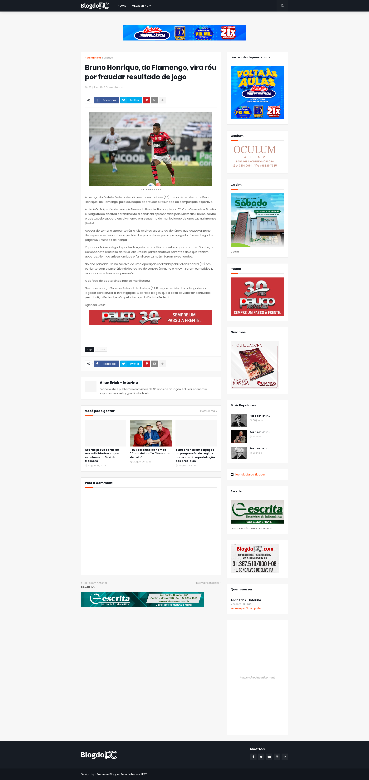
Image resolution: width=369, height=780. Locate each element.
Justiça (108, 57)
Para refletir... (259, 416)
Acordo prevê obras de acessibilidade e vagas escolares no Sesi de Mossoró (102, 455)
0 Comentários (113, 87)
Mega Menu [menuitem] (140, 6)
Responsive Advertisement (257, 677)
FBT (144, 774)
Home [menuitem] (122, 6)
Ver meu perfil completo (246, 608)
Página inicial (93, 57)
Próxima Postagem (207, 583)
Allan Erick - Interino (119, 382)
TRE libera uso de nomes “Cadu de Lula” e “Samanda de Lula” (150, 453)
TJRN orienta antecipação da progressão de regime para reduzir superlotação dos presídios (195, 455)
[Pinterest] (146, 100)
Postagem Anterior (95, 583)
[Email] (154, 100)
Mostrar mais (208, 411)
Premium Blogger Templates (116, 774)
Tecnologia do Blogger (249, 474)
